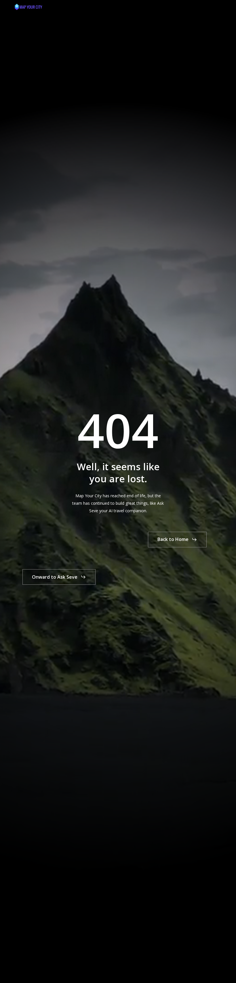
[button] (219, 7)
